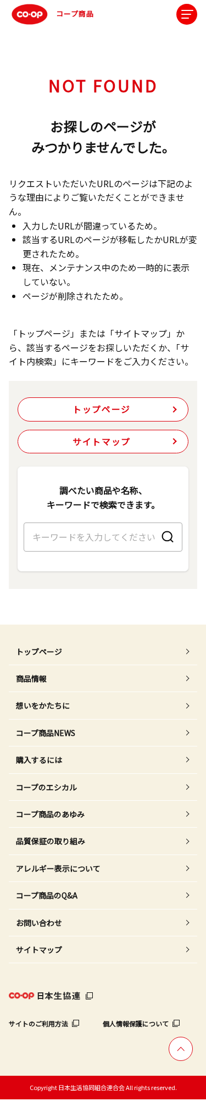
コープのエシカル (46, 787)
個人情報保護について (136, 1023)
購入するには (39, 759)
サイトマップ (102, 441)
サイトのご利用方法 (38, 1023)
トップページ (102, 408)
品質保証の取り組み (50, 840)
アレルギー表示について (58, 868)
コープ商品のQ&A (46, 895)
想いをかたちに (43, 705)
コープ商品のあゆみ (50, 813)
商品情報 (31, 678)
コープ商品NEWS (45, 732)
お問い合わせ (39, 922)
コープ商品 (75, 13)
